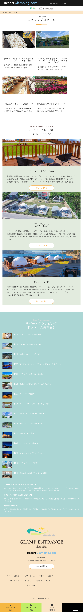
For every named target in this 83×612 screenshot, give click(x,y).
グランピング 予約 (10, 609)
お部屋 (16, 576)
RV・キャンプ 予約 (31, 609)
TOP (8, 576)
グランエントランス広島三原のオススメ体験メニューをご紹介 (18, 60)
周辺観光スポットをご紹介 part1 (51, 104)
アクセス (39, 581)
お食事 (50, 576)
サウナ (41, 576)
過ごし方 (28, 581)
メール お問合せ (52, 609)
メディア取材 (30, 585)
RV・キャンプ (15, 581)
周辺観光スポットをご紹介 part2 (19, 104)
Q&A (48, 581)
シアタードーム (29, 576)
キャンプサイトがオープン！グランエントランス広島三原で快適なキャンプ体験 (52, 61)
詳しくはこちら (41, 188)
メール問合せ (41, 566)
